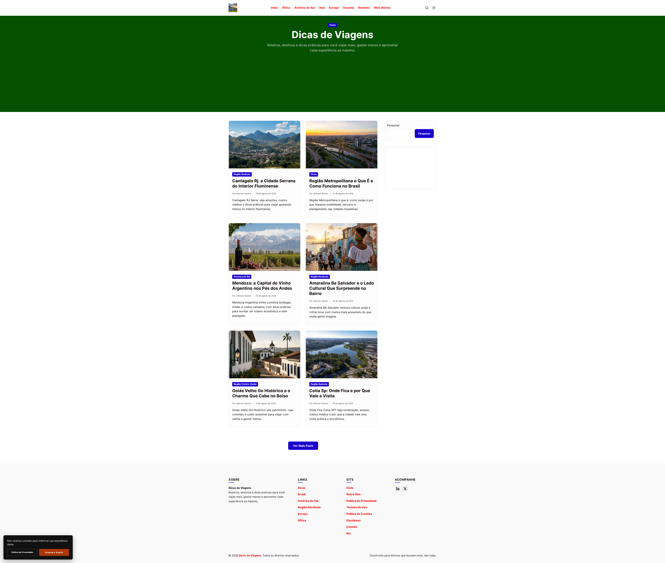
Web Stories (382, 7)
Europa (334, 7)
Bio (348, 533)
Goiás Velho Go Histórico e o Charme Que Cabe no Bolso (261, 393)
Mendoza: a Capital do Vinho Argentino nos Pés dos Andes (262, 286)
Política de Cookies (359, 514)
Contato (351, 527)
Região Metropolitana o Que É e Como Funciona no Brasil (341, 183)
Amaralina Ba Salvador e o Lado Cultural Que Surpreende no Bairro (341, 288)
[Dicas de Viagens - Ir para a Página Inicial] (233, 7)
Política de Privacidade (22, 552)
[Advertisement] (332, 79)
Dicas (301, 488)
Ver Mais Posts (303, 445)
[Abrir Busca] (426, 7)
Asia (322, 7)
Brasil (301, 494)
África (286, 7)
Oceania (348, 7)
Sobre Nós (353, 494)
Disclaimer (353, 520)
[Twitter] (405, 489)
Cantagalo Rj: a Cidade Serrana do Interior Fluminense (263, 183)
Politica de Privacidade (361, 501)
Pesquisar (393, 125)
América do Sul (304, 7)
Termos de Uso (356, 507)
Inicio (274, 7)
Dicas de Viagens (250, 555)
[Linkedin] (398, 489)
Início (349, 488)
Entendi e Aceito (54, 552)
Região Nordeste (309, 507)
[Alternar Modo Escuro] (433, 7)
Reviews (364, 7)
